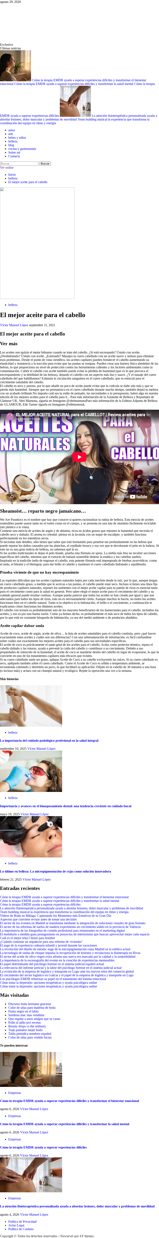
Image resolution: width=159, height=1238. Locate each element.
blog (11, 145)
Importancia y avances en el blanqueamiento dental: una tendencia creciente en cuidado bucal (65, 806)
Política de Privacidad (22, 1221)
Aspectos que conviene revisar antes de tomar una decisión (38, 919)
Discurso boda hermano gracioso (29, 1004)
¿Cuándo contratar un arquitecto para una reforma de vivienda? (41, 941)
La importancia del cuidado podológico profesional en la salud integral (49, 740)
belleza (12, 141)
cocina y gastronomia (22, 148)
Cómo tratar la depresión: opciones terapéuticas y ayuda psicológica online (48, 982)
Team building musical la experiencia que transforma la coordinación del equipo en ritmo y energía (64, 912)
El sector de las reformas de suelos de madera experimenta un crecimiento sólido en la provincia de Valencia (70, 927)
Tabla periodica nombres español (29, 1033)
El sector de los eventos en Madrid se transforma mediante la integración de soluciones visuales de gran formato (72, 923)
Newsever (66, 1236)
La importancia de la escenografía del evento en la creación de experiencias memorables (57, 960)
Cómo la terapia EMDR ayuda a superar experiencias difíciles (40, 904)
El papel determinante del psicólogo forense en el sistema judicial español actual (52, 964)
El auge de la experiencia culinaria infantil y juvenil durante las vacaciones (48, 945)
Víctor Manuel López (14, 325)
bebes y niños (17, 137)
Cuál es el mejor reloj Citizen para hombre (27, 938)
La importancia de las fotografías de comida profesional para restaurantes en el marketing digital (62, 930)
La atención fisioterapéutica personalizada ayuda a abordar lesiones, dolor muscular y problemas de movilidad (71, 908)
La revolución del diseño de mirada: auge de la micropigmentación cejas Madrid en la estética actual (65, 949)
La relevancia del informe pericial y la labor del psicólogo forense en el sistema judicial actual (61, 967)
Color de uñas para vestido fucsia (30, 1037)
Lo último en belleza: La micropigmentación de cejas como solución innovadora (55, 871)
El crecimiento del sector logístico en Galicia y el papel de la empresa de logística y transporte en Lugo (67, 975)
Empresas (14, 1093)
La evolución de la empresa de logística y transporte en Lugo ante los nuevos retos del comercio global (67, 971)
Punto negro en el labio (23, 1011)
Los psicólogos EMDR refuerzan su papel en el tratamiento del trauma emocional (53, 979)
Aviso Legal (16, 1225)
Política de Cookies (21, 1229)
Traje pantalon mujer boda (25, 1030)
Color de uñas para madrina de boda (31, 1007)
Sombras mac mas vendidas (26, 1015)
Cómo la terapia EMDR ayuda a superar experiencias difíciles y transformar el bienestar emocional (64, 897)
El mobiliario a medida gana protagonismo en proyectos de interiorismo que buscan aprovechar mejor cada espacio (74, 934)
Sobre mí (14, 152)
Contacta (14, 156)
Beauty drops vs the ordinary (27, 1026)
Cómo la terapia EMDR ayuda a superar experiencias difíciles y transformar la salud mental (74, 84)
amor (11, 130)
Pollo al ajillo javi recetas (24, 1022)
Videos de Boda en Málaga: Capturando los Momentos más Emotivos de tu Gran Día (55, 915)
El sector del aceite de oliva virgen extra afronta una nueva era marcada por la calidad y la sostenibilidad (67, 956)
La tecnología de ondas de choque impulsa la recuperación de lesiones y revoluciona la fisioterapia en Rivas (70, 953)
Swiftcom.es (31, 23)
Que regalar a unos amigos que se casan (34, 1019)
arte (10, 134)
